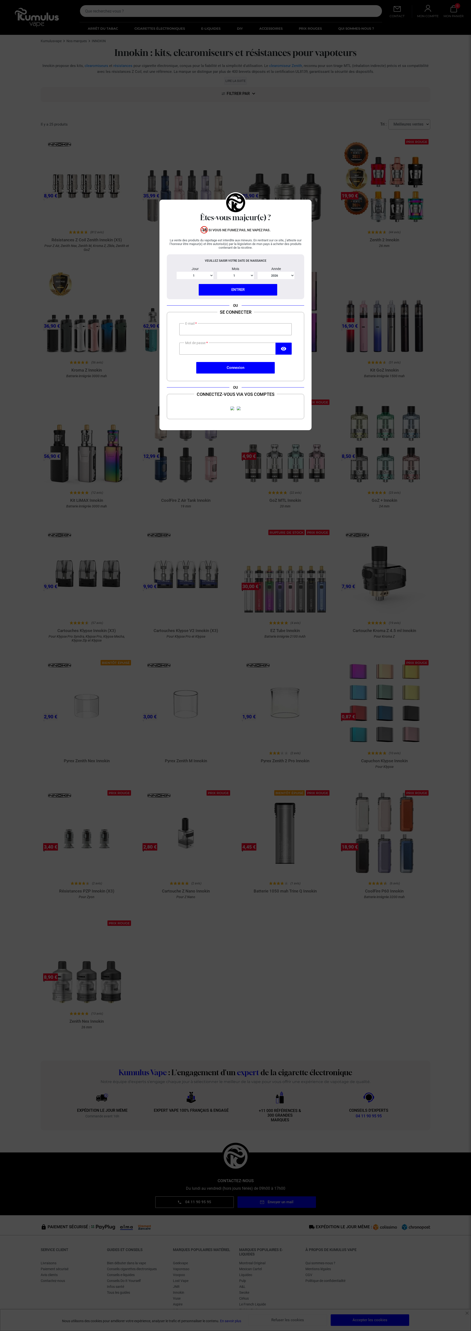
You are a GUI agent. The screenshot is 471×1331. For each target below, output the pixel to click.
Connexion (235, 367)
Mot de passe (195, 343)
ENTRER (238, 289)
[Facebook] (232, 408)
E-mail (190, 323)
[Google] (239, 408)
